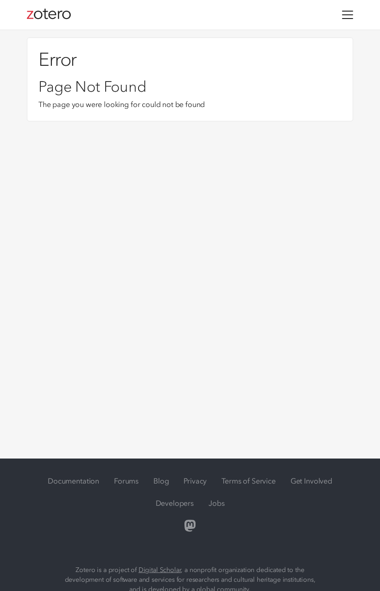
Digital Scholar (160, 570)
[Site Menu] (348, 15)
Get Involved (311, 480)
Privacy (195, 480)
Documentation (73, 480)
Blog (161, 480)
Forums (126, 480)
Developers (175, 503)
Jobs (216, 503)
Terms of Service (248, 480)
